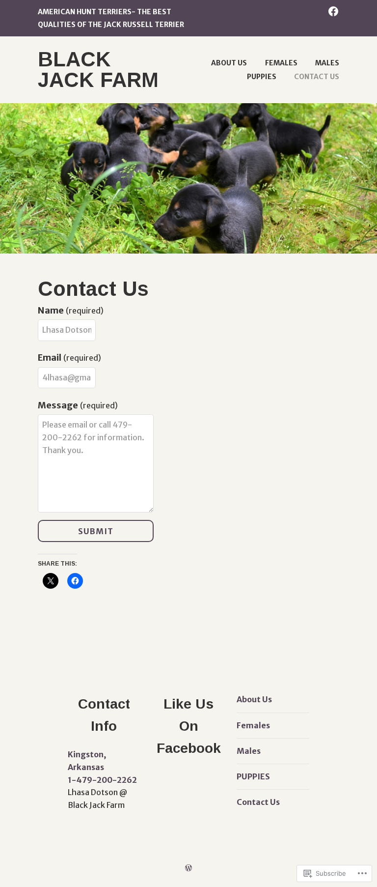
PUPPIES (261, 76)
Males (327, 62)
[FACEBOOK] (333, 10)
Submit (95, 531)
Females (281, 62)
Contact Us (316, 76)
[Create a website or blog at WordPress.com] (188, 868)
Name (71, 310)
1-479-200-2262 (102, 780)
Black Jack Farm (98, 69)
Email (69, 357)
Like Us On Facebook (189, 726)
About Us (229, 62)
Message (78, 405)
